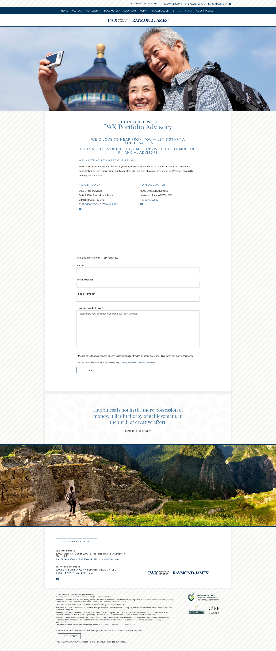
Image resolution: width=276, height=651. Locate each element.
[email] (80, 208)
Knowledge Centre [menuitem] (162, 10)
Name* (80, 265)
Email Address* (86, 279)
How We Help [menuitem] (112, 10)
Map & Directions (110, 559)
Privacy (59, 596)
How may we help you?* (91, 307)
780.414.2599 (110, 204)
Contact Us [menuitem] (185, 10)
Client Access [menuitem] (204, 10)
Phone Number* (86, 293)
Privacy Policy (127, 362)
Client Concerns (129, 625)
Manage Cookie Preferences (100, 596)
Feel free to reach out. (144, 3)
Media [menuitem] (143, 10)
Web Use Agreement (113, 625)
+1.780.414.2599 (194, 3)
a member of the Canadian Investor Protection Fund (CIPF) (102, 602)
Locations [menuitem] (130, 10)
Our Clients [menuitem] (93, 10)
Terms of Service (143, 362)
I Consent (69, 636)
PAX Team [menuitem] (77, 10)
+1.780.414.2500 (171, 3)
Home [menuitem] (64, 10)
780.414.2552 (217, 3)
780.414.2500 (89, 204)
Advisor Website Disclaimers (75, 596)
